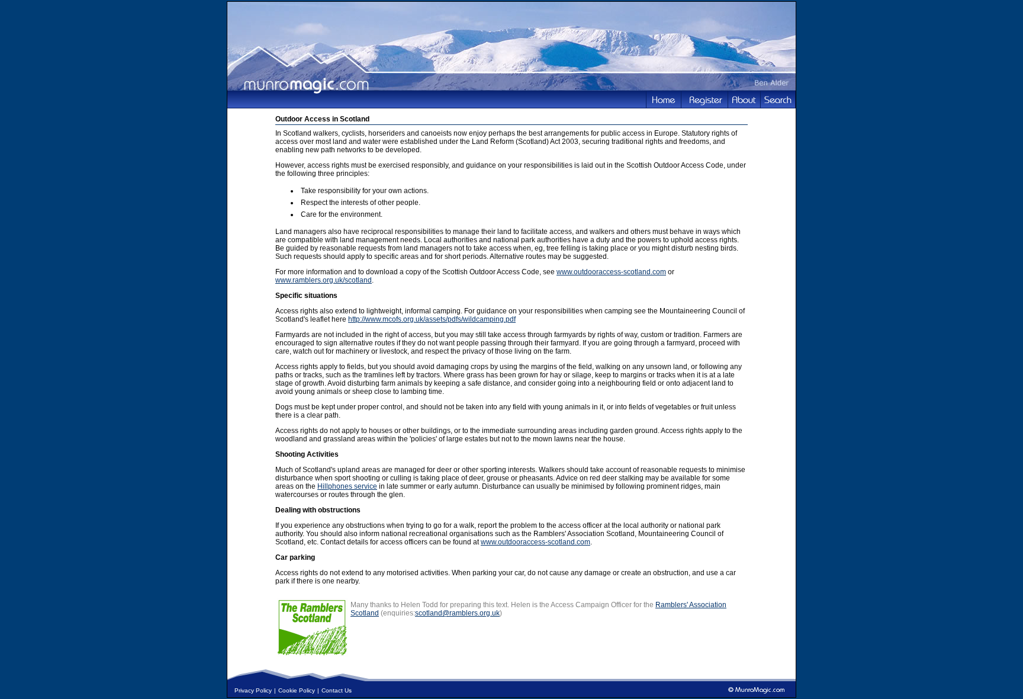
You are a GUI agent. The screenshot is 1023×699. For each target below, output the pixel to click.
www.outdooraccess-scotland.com (611, 272)
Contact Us (336, 690)
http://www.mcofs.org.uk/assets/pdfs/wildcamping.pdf (432, 319)
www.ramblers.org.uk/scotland (323, 280)
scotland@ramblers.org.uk (457, 613)
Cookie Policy (296, 690)
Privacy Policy (253, 690)
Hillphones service (347, 486)
